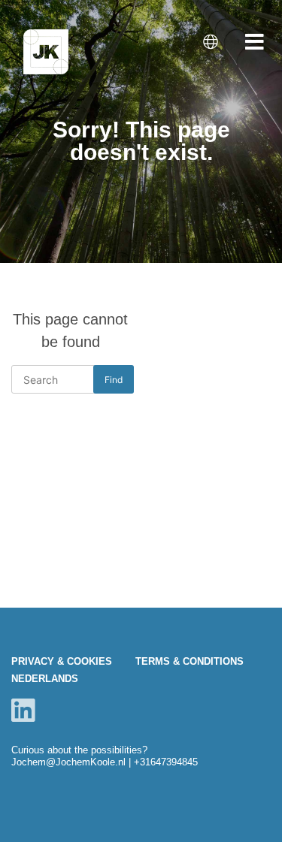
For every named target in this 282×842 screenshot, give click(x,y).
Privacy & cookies (61, 661)
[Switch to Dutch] (212, 42)
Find (114, 379)
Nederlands (44, 678)
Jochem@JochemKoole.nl (68, 762)
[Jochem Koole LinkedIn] (23, 710)
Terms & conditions (189, 661)
